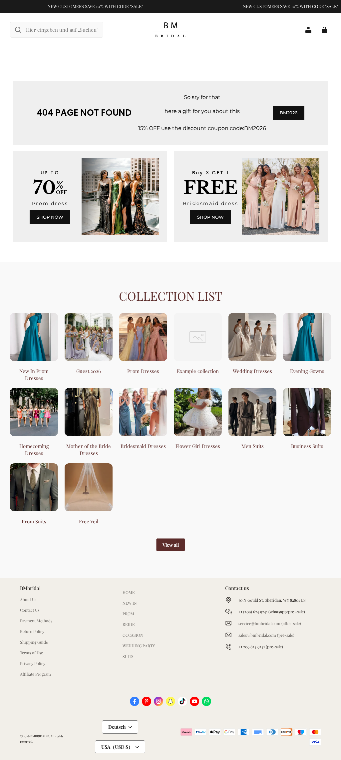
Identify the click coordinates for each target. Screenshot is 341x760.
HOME (129, 592)
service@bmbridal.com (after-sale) (269, 623)
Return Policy (32, 631)
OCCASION (133, 635)
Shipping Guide (34, 642)
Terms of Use (31, 652)
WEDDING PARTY (139, 645)
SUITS (128, 656)
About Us (28, 599)
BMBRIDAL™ (39, 736)
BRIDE (129, 624)
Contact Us (29, 610)
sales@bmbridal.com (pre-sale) (266, 635)
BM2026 (288, 112)
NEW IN (130, 603)
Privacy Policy (32, 663)
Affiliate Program (35, 674)
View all (171, 545)
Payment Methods (36, 620)
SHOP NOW (50, 217)
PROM (128, 613)
